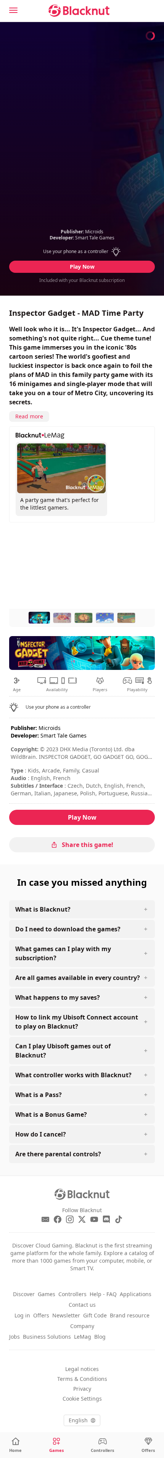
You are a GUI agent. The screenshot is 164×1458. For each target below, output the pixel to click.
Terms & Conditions (82, 1378)
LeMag (82, 1336)
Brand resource (130, 1315)
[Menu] (13, 10)
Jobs (14, 1336)
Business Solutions (47, 1336)
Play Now (82, 266)
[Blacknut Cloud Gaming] (78, 11)
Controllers (72, 1294)
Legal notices (82, 1369)
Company (82, 1326)
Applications (135, 1294)
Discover (24, 1294)
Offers (41, 1315)
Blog (100, 1336)
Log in (22, 1315)
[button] (82, 251)
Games (46, 1294)
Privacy (82, 1388)
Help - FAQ (103, 1294)
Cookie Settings (82, 1398)
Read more (29, 416)
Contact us (82, 1304)
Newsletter (66, 1315)
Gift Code (95, 1315)
